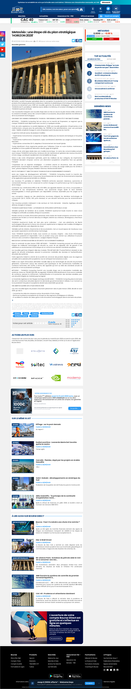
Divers (17, 313)
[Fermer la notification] (99, 683)
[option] (102, 114)
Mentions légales (109, 682)
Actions (34, 316)
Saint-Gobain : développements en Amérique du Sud (58, 479)
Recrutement (108, 667)
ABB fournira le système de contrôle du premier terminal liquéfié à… (57, 576)
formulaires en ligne (17, 667)
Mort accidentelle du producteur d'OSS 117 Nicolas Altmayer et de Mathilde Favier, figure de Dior (107, 99)
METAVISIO (103, 30)
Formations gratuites (92, 664)
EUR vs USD (111, 20)
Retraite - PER (70, 663)
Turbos (31, 667)
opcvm (31, 658)
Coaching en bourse (91, 667)
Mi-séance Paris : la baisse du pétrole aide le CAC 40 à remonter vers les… (58, 559)
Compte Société (16, 664)
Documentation (56, 638)
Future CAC (43, 20)
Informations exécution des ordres (27, 682)
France (35, 313)
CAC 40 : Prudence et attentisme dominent (55, 593)
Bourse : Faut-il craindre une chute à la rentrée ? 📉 (58, 523)
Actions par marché (54, 664)
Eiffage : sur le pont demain (48, 424)
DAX (67, 20)
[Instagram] (104, 670)
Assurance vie (71, 660)
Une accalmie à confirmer (105, 89)
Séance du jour (53, 658)
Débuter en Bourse (91, 658)
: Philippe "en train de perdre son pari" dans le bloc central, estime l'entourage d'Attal (107, 68)
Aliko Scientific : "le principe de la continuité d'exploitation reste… (55, 497)
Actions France (21, 316)
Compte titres (16, 661)
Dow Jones (84, 20)
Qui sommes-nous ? (110, 658)
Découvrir (106, 2)
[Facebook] (108, 670)
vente (111, 39)
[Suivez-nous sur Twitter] (2, 45)
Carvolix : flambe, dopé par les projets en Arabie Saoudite (58, 461)
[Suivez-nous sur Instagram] (2, 34)
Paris (26, 313)
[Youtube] (117, 670)
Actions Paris (47, 313)
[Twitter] (111, 669)
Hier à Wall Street (44, 540)
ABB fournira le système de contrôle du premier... (109, 115)
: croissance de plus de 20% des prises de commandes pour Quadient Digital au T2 (106, 76)
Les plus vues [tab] (111, 59)
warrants (32, 661)
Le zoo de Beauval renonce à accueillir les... (111, 127)
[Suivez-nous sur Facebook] (3, 40)
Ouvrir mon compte (70, 639)
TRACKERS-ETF (34, 664)
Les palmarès (52, 667)
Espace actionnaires (110, 664)
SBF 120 (55, 20)
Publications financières (112, 661)
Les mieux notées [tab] (93, 59)
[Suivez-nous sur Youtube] (3, 50)
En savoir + (89, 683)
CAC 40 (27, 19)
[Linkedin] (114, 670)
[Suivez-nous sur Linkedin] (2, 55)
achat (94, 39)
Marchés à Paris (53, 661)
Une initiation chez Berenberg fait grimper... (111, 149)
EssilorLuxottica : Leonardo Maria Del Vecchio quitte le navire (56, 443)
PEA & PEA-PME (16, 658)
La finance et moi (90, 661)
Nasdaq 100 (98, 20)
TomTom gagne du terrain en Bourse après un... (111, 138)
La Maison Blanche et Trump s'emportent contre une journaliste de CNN (106, 83)
